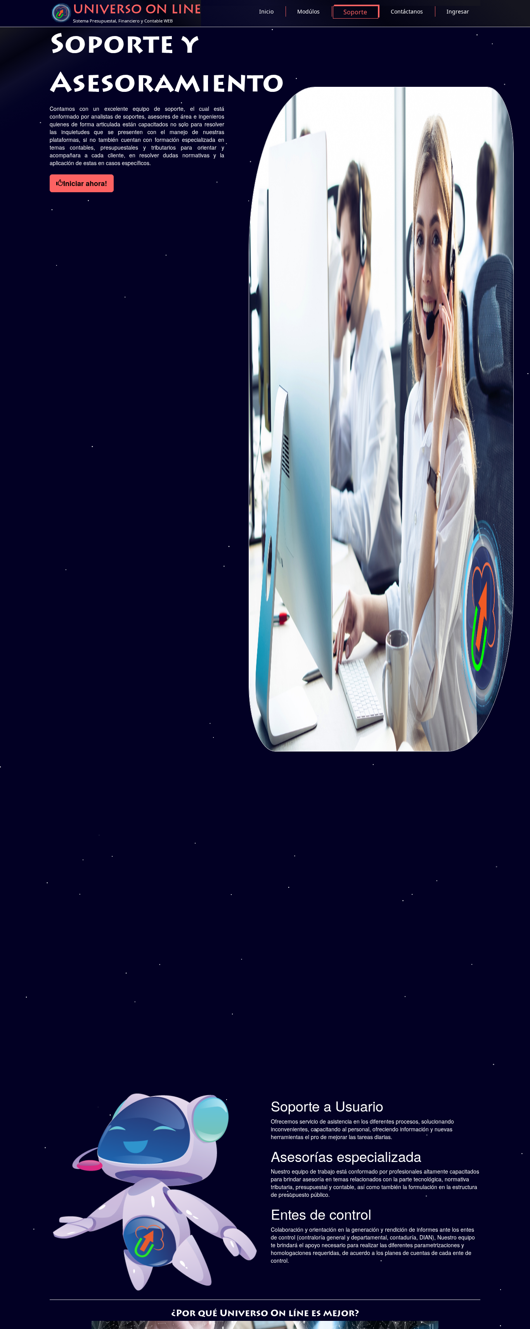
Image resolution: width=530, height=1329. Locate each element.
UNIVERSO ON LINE (137, 10)
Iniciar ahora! (85, 183)
